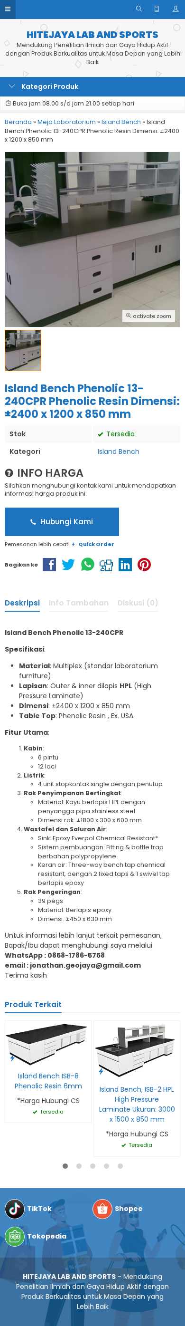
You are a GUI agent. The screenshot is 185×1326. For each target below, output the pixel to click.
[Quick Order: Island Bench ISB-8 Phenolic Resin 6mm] (12, 1058)
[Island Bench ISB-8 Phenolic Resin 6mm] (48, 1043)
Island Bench (118, 451)
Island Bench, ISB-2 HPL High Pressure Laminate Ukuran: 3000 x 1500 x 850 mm (137, 1104)
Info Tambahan (79, 603)
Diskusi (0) (138, 603)
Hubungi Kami (65, 522)
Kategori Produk (49, 86)
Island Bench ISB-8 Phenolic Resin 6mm (48, 1081)
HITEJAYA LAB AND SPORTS (92, 35)
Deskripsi (22, 603)
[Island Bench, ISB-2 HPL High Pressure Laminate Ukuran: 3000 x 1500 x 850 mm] (137, 1050)
